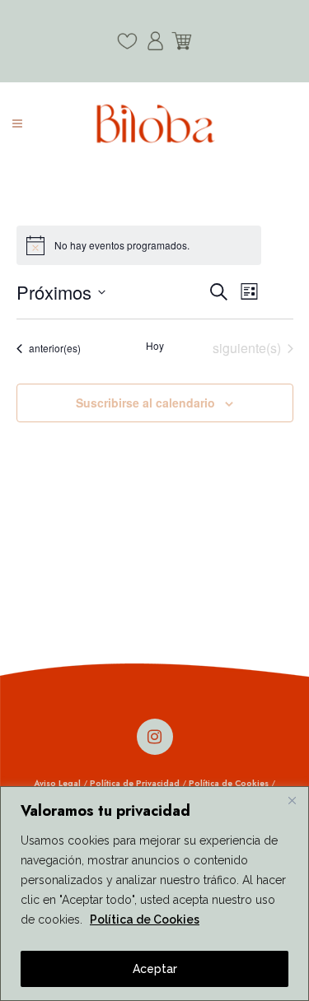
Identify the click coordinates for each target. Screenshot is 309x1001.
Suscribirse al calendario (145, 402)
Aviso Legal (57, 783)
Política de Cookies (144, 919)
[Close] (292, 800)
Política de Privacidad (135, 783)
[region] (154, 893)
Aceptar (155, 968)
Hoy (155, 345)
